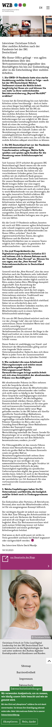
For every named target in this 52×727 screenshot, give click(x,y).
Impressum (26, 679)
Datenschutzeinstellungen (26, 688)
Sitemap (26, 666)
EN (40, 7)
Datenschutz (26, 685)
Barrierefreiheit (26, 672)
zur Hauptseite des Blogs (22, 557)
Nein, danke (29, 721)
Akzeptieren (10, 721)
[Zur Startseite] (10, 7)
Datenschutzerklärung (10, 715)
